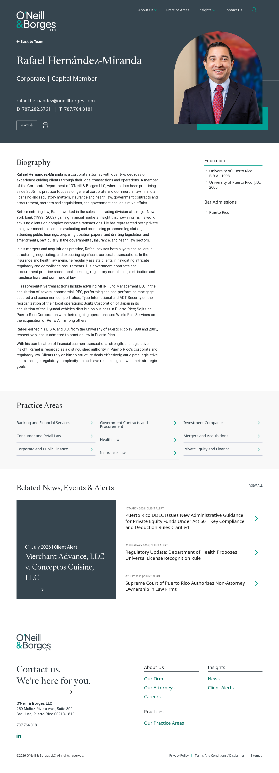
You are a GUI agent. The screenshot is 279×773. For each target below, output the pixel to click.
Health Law (110, 439)
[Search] (255, 10)
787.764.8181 (78, 109)
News (214, 679)
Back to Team (31, 41)
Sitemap (256, 755)
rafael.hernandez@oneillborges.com (56, 100)
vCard (24, 125)
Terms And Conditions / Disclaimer (219, 755)
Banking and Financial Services (43, 422)
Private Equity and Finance (206, 448)
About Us (145, 10)
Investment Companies (204, 422)
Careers (152, 697)
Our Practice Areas (164, 723)
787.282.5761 (36, 109)
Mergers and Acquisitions (206, 435)
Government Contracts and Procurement (124, 424)
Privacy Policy (179, 755)
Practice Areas (177, 10)
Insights (204, 10)
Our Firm (153, 679)
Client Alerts (221, 688)
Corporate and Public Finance (42, 448)
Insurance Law (113, 452)
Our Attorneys (159, 688)
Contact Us (233, 10)
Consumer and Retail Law (39, 435)
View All (255, 485)
